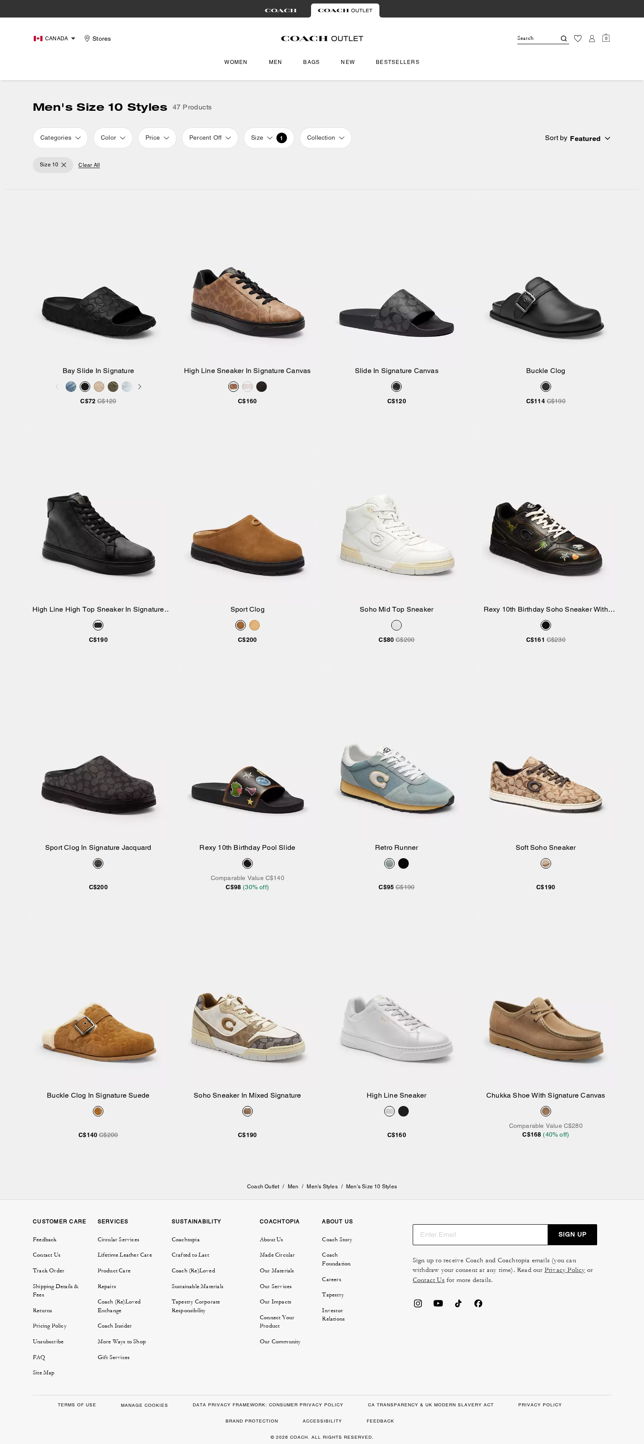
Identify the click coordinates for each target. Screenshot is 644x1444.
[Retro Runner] (396, 754)
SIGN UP (573, 1234)
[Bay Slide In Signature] (98, 278)
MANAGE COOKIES (144, 1405)
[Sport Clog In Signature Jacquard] (98, 754)
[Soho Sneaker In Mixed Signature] (247, 1002)
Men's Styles (322, 1186)
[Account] (592, 38)
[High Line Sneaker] (396, 1002)
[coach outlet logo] (322, 39)
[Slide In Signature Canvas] (396, 278)
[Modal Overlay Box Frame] (512, 1340)
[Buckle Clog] (546, 278)
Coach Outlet (263, 1186)
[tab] (281, 11)
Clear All (89, 165)
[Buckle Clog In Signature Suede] (98, 1002)
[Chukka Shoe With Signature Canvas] (546, 1002)
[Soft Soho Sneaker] (546, 754)
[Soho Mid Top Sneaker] (396, 516)
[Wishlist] (578, 38)
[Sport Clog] (247, 516)
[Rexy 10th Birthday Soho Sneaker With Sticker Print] (546, 516)
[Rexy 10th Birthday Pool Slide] (247, 754)
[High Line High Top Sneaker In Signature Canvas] (98, 516)
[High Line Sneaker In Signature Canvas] (247, 278)
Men (293, 1186)
